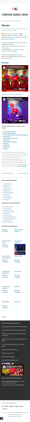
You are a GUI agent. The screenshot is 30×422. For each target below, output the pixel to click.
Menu (28, 1)
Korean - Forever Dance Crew (16, 20)
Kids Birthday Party (8, 197)
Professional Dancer (8, 206)
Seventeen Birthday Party (9, 217)
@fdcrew (9, 35)
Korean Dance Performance (10, 138)
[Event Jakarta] (11, 363)
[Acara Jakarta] (13, 363)
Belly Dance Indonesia (8, 211)
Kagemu (5, 148)
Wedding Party (6, 213)
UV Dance (5, 143)
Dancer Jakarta (5, 47)
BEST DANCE (6, 145)
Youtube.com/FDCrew (11, 51)
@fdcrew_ (21, 35)
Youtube (4, 51)
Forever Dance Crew (15, 14)
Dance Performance (8, 222)
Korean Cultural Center (9, 131)
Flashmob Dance (7, 184)
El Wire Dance (6, 187)
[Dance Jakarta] (2, 363)
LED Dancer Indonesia (22, 173)
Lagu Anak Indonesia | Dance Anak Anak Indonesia (14, 330)
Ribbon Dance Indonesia (7, 173)
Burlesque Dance (7, 215)
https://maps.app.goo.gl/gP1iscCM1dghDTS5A (16, 37)
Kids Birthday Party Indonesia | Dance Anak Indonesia (14, 326)
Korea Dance (6, 140)
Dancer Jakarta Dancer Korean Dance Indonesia (15, 135)
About (6, 406)
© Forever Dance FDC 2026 (15, 416)
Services (11, 406)
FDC (2, 20)
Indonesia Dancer (7, 210)
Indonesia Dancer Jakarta (9, 218)
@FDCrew (9, 58)
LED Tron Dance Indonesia (8, 356)
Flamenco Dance (7, 220)
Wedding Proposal (7, 189)
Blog (21, 406)
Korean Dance (7, 20)
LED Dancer (6, 147)
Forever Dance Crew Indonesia (10, 381)
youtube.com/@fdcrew (14, 34)
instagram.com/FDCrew (18, 49)
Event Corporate (7, 208)
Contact (19, 54)
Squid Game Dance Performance (9, 349)
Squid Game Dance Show (8, 353)
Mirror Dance (6, 191)
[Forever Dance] (5, 363)
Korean (3, 42)
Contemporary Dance (8, 192)
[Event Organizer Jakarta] (7, 363)
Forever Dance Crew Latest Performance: (12, 94)
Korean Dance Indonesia (9, 133)
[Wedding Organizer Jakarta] (9, 363)
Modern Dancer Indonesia (10, 142)
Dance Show (6, 194)
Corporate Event (7, 185)
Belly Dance (6, 199)
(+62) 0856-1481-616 (8, 39)
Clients (17, 406)
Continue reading (21, 166)
